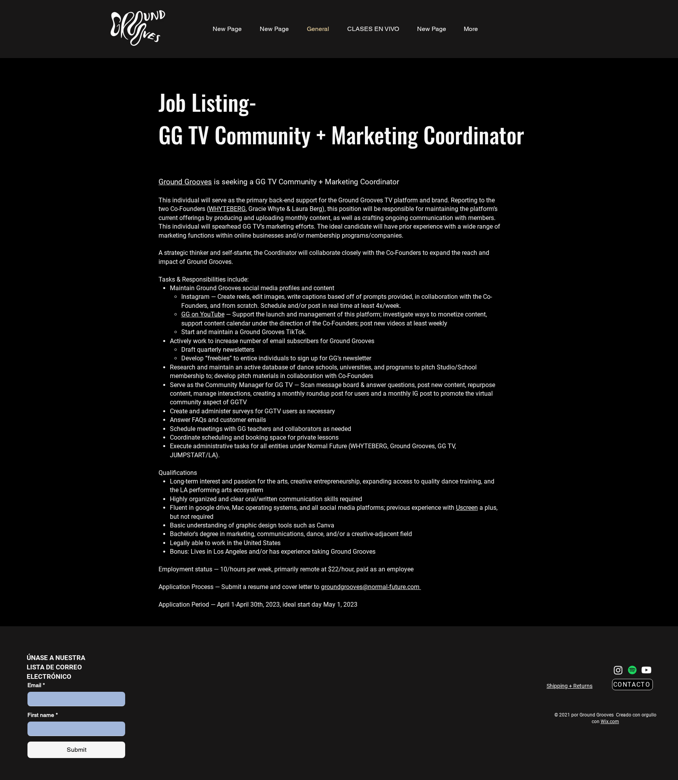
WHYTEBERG (227, 209)
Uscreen (467, 507)
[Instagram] (618, 670)
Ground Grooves (185, 181)
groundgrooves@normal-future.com (371, 587)
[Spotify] (632, 670)
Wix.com (610, 721)
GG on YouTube (202, 314)
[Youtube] (646, 670)
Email (36, 685)
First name (42, 715)
